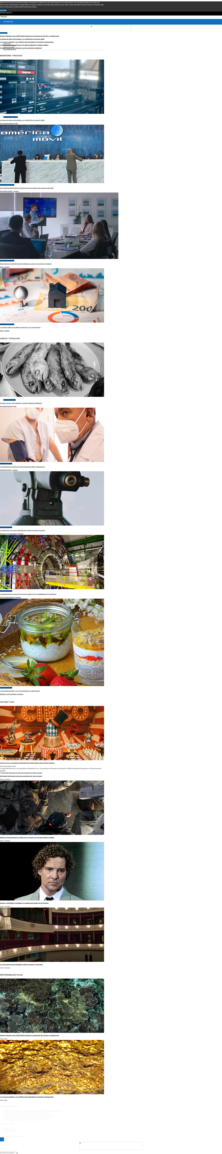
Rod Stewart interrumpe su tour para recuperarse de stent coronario (21, 776)
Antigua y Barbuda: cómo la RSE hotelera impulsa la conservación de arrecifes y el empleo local (29, 36)
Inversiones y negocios (10, 117)
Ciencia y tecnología (9, 400)
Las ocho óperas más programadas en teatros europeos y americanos (21, 964)
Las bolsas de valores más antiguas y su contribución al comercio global (22, 39)
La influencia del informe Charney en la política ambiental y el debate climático (24, 45)
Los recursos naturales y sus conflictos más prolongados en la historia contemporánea (27, 42)
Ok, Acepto (3, 10)
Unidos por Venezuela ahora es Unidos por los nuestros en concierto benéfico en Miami (27, 837)
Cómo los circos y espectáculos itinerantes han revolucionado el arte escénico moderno (27, 763)
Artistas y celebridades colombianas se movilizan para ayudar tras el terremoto (24, 903)
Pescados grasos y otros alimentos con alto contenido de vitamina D (21, 48)
